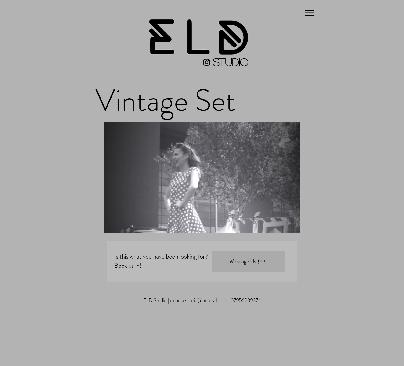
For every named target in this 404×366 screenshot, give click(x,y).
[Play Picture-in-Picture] (286, 227)
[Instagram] (206, 62)
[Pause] (110, 227)
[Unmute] (118, 227)
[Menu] (309, 13)
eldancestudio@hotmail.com (198, 300)
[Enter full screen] (294, 227)
